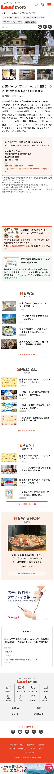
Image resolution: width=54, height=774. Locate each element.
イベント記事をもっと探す (27, 504)
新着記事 (15, 708)
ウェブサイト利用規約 (16, 748)
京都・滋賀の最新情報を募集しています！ (22, 659)
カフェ (34, 17)
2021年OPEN (7, 17)
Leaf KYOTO (6, 13)
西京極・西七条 (30, 22)
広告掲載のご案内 (16, 744)
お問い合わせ (29, 752)
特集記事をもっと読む (27, 430)
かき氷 (41, 17)
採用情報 (41, 744)
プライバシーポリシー (37, 748)
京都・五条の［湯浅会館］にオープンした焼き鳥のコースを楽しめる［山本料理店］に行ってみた (27, 558)
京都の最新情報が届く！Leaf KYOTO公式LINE (35, 260)
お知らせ (8, 652)
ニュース (15, 714)
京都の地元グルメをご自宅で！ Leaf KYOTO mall (33, 231)
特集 (39, 708)
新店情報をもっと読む (27, 573)
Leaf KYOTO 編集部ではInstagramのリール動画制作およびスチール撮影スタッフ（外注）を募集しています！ (26, 642)
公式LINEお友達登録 (19, 245)
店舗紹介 (15, 13)
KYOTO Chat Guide (22, 17)
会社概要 (30, 744)
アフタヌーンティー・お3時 (12, 22)
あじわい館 (38, 714)
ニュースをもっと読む (27, 354)
